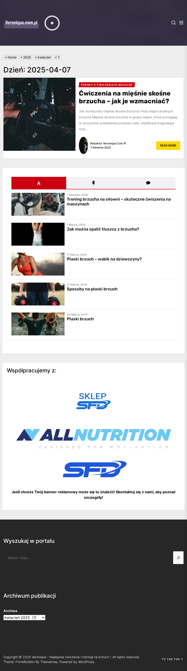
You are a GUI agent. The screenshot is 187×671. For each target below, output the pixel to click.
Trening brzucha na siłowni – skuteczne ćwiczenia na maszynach (119, 202)
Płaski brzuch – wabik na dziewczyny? (104, 259)
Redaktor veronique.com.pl (108, 143)
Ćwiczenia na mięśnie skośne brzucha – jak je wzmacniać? (125, 97)
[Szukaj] (178, 557)
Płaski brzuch (80, 318)
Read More (168, 145)
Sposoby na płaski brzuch (92, 289)
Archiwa (10, 611)
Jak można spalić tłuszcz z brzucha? (103, 229)
